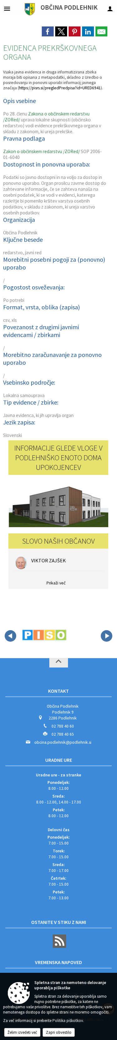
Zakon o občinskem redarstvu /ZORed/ (41, 151)
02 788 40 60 (62, 726)
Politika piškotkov (67, 1020)
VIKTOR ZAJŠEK (48, 560)
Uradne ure (58, 760)
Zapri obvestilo (58, 1032)
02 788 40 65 (62, 734)
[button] (10, 636)
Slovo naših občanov (58, 541)
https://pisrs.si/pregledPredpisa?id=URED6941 (60, 88)
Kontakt (58, 691)
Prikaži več (56, 583)
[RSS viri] (58, 946)
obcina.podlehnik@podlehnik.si (62, 742)
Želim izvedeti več (22, 1032)
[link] (47, 31)
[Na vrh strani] (58, 663)
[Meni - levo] (7, 8)
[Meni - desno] (110, 8)
